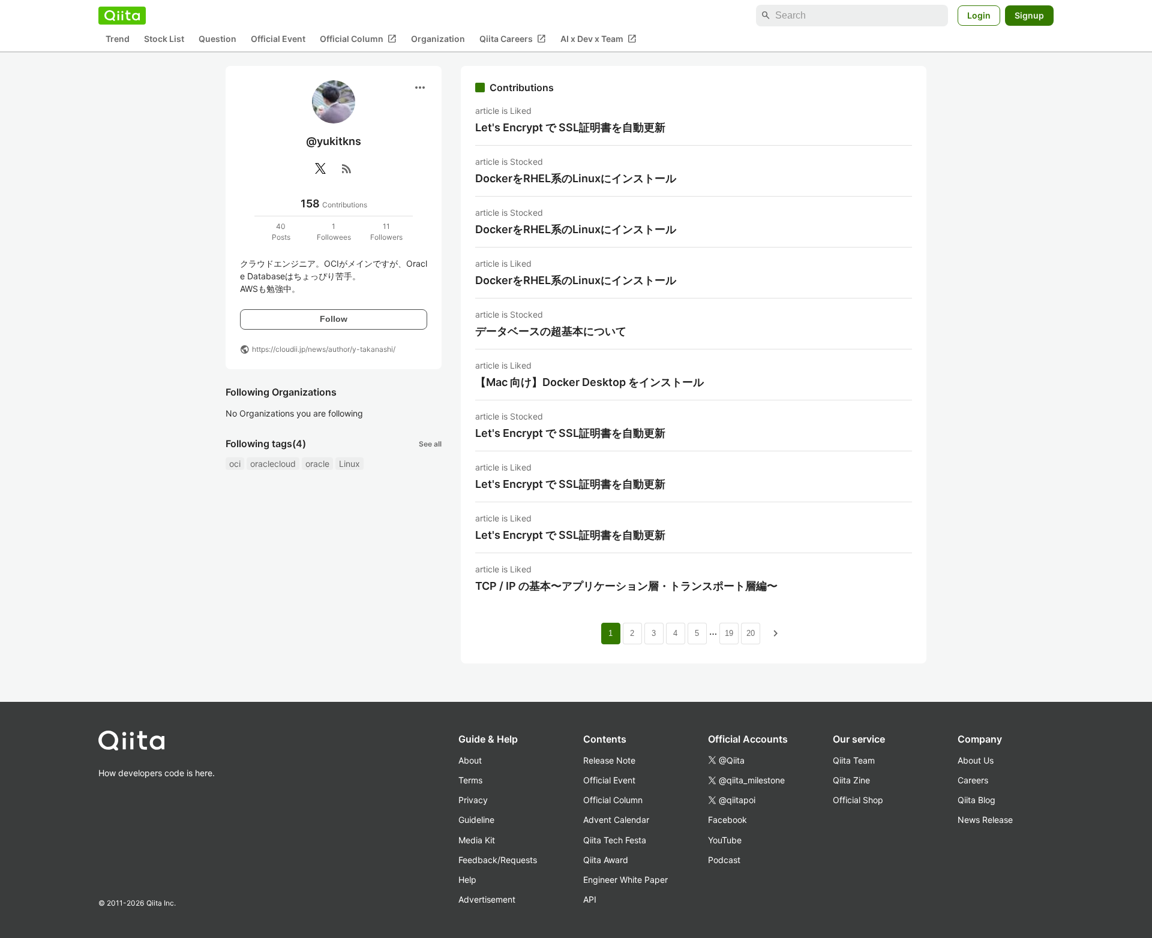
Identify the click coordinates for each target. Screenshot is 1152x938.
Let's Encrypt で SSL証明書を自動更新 (570, 127)
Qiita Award (605, 860)
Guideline (476, 820)
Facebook (727, 820)
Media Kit (476, 840)
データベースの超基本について (550, 331)
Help (467, 879)
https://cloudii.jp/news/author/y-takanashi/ (323, 349)
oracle (317, 464)
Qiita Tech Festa (614, 840)
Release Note (609, 760)
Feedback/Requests (497, 860)
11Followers (386, 232)
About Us (976, 760)
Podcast (724, 860)
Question (217, 39)
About (470, 760)
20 (750, 633)
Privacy (473, 800)
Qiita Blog (976, 800)
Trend (118, 39)
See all (430, 443)
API (589, 899)
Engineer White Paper (625, 879)
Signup (1029, 15)
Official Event (278, 39)
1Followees (334, 232)
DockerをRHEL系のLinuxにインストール (575, 178)
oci (235, 464)
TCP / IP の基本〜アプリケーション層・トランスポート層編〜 (626, 586)
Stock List (164, 39)
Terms (470, 780)
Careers (973, 780)
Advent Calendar (616, 820)
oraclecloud (273, 464)
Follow (333, 319)
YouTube (725, 840)
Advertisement (486, 899)
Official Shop (858, 800)
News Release (985, 820)
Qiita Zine (851, 780)
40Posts (281, 232)
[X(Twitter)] (320, 168)
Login (979, 15)
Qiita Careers (512, 39)
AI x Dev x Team (598, 39)
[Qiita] (122, 16)
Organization (438, 39)
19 (729, 633)
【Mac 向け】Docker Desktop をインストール (589, 382)
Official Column (358, 39)
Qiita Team (854, 760)
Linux (349, 464)
